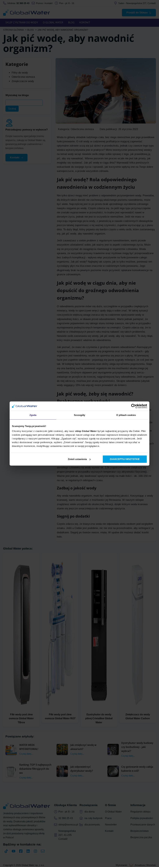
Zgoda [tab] (33, 415)
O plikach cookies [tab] (126, 415)
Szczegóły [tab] (79, 415)
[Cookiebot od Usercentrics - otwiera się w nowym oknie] (133, 406)
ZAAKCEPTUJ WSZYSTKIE (125, 459)
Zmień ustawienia (77, 459)
